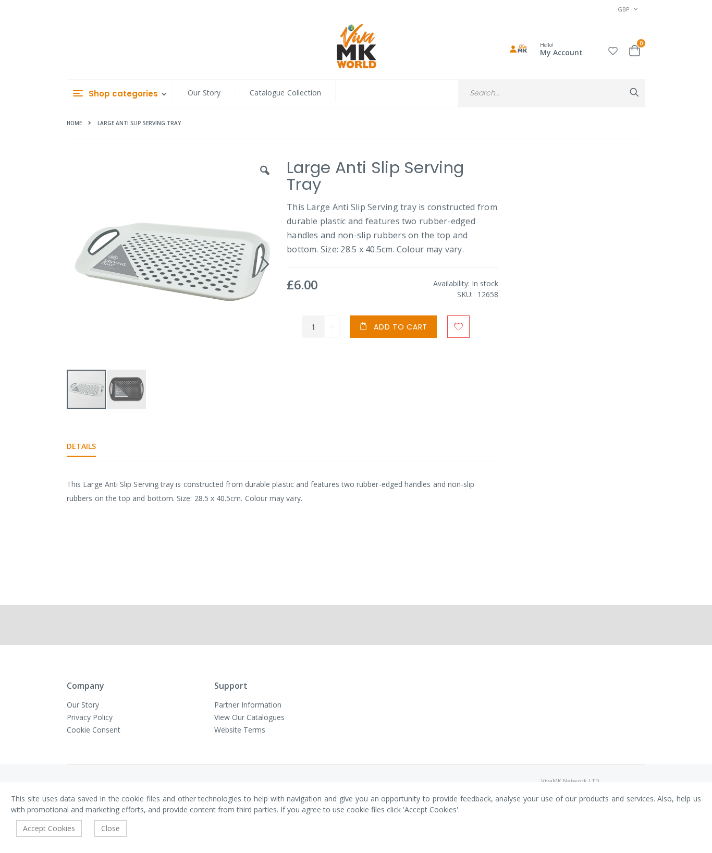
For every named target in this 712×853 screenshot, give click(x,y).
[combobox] (551, 93)
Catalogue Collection (285, 93)
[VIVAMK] (356, 47)
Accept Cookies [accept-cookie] (49, 828)
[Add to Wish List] (458, 326)
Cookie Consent (93, 730)
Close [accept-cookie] (110, 828)
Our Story (204, 93)
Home (74, 123)
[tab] (89, 446)
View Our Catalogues (249, 717)
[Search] (634, 92)
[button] (613, 49)
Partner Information (247, 705)
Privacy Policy (90, 717)
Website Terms (239, 730)
